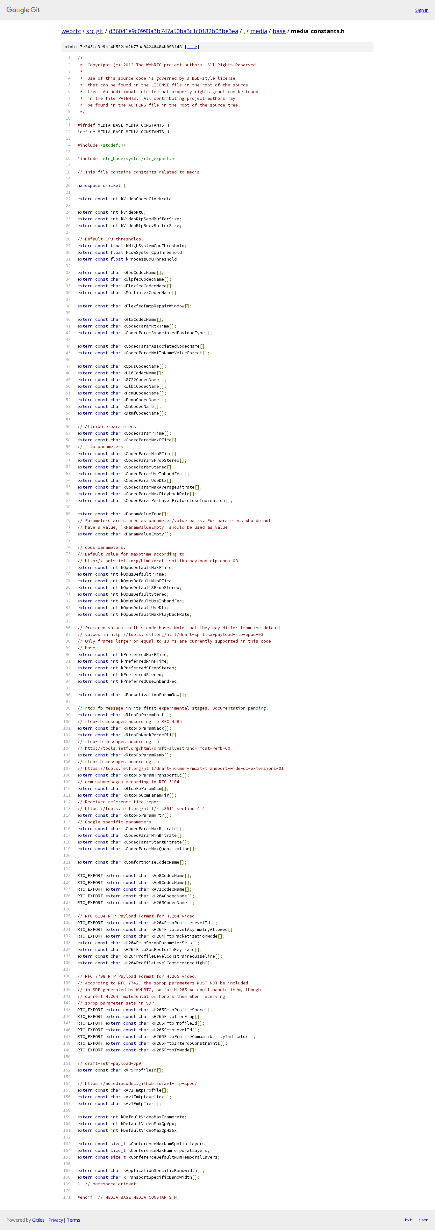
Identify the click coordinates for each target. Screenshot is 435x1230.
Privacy (55, 1220)
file (192, 46)
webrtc (71, 31)
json (423, 1220)
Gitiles (38, 1220)
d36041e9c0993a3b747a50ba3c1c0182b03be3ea (173, 31)
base (279, 31)
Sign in (422, 10)
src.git (94, 31)
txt (408, 1220)
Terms (73, 1220)
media (258, 31)
